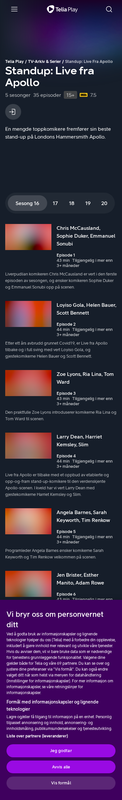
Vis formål (61, 782)
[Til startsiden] (62, 9)
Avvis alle (61, 766)
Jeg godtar (61, 750)
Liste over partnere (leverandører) (37, 736)
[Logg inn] (13, 112)
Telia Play (14, 61)
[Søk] (109, 9)
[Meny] (14, 9)
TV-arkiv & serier (44, 61)
